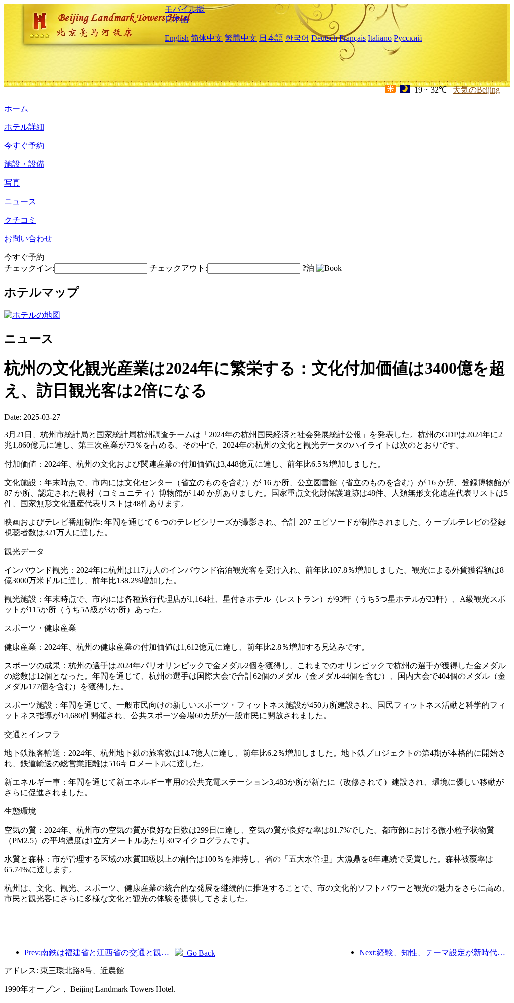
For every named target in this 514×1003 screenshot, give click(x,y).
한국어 (297, 38)
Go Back (199, 953)
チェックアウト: (178, 268)
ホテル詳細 (24, 127)
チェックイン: (29, 268)
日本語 (177, 19)
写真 (12, 182)
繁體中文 (241, 38)
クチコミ (20, 220)
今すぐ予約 (24, 145)
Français (352, 38)
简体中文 (207, 38)
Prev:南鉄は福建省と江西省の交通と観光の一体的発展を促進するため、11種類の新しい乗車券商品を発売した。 (99, 952)
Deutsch (324, 38)
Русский (408, 38)
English (177, 38)
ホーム (16, 108)
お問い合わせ (28, 238)
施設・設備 (24, 164)
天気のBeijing (476, 89)
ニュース (20, 201)
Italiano (380, 38)
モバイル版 (185, 9)
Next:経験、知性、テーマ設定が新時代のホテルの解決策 (434, 952)
